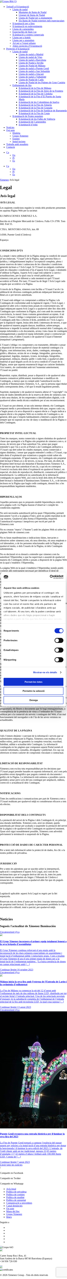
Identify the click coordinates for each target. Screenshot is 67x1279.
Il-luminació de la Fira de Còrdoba (36, 93)
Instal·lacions (18, 141)
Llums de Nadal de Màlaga (32, 65)
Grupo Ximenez (20, 136)
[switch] (59, 640)
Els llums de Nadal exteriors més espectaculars (41, 20)
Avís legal (11, 1189)
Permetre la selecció (34, 691)
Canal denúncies (14, 1205)
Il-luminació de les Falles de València (37, 119)
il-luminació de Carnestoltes (32, 121)
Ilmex (9, 1217)
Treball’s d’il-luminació (17, 6)
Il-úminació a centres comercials (28, 34)
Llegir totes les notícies (11, 1165)
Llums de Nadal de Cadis (31, 79)
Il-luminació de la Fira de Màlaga (35, 88)
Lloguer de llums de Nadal (32, 15)
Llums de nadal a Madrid (31, 54)
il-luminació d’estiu (28, 124)
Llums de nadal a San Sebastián (34, 71)
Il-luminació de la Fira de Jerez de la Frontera (41, 91)
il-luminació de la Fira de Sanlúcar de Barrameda (43, 110)
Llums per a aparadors (23, 40)
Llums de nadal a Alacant (31, 74)
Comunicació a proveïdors (19, 1203)
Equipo (16, 138)
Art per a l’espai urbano (24, 43)
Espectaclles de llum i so (24, 32)
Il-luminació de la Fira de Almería (35, 105)
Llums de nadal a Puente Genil (34, 68)
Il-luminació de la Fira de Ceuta (34, 113)
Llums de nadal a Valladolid (32, 77)
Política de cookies (15, 1194)
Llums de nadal (20, 9)
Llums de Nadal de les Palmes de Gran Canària (42, 82)
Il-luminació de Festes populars (27, 116)
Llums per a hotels (21, 37)
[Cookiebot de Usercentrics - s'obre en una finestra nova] (49, 577)
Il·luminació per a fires (23, 23)
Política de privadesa (16, 1191)
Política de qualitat (15, 1197)
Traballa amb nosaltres (17, 144)
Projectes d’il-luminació (17, 48)
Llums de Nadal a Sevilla (31, 62)
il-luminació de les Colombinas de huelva (39, 102)
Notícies (10, 127)
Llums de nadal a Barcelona (32, 60)
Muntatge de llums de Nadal (32, 12)
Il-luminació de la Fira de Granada (35, 107)
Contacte (10, 147)
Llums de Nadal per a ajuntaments (35, 18)
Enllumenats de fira (21, 85)
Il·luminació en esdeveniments (27, 26)
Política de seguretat (16, 1200)
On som (10, 1208)
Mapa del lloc (13, 1211)
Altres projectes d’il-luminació (27, 46)
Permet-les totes (33, 681)
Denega (33, 700)
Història (16, 133)
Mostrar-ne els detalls (45, 672)
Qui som (10, 130)
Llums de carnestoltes (23, 29)
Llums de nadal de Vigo (30, 57)
